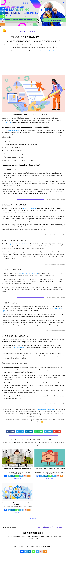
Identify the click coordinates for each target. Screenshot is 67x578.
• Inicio (11, 31)
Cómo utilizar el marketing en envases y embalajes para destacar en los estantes (50, 469)
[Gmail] (25, 476)
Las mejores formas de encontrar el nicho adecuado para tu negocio (17, 503)
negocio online (6, 122)
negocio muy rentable (29, 208)
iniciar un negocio (13, 130)
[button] (10, 431)
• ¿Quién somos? (21, 31)
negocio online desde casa (45, 409)
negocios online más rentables (18, 244)
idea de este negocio (20, 348)
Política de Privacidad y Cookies (33, 533)
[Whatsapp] (17, 476)
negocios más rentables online (45, 51)
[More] (28, 476)
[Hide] (0, 26)
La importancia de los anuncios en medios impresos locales (17, 469)
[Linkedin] (13, 476)
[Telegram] (21, 476)
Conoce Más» (17, 478)
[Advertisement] (33, 65)
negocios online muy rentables (28, 273)
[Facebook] (5, 476)
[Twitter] (9, 476)
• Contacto (32, 31)
